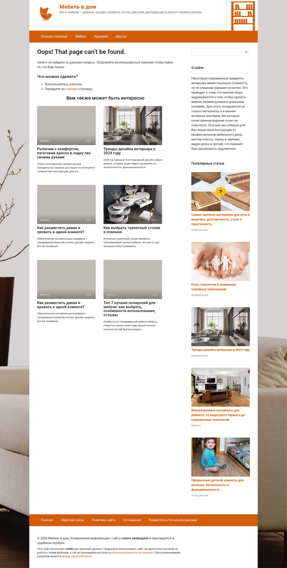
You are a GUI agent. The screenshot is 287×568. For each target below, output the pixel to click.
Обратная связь (72, 520)
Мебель (80, 36)
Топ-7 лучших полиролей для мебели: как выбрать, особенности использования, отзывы (129, 308)
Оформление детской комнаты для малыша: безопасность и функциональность (217, 484)
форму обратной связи (76, 556)
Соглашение (132, 520)
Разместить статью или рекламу (173, 520)
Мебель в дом (78, 7)
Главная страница (54, 36)
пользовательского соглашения (132, 552)
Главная (47, 520)
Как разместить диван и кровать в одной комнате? (60, 230)
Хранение (101, 36)
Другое (121, 36)
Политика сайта (103, 520)
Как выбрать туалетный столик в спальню (131, 230)
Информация (199, 229)
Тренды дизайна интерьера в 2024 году (129, 151)
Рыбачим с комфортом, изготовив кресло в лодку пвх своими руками (64, 153)
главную (71, 89)
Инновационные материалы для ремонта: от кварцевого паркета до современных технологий (218, 415)
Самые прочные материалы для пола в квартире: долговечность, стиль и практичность (220, 219)
